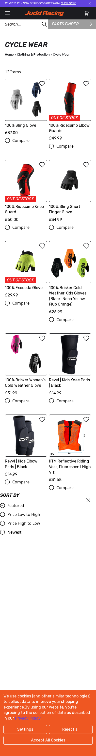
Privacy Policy (27, 718)
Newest (14, 532)
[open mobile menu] (7, 13)
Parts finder (65, 24)
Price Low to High (23, 514)
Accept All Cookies (48, 740)
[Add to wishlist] (42, 84)
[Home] (44, 13)
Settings (25, 729)
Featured (15, 505)
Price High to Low (23, 523)
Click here (68, 3)
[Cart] (86, 13)
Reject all (71, 729)
